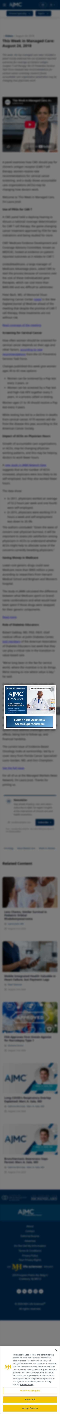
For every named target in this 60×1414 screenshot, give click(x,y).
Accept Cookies (30, 1408)
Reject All (30, 1399)
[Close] (56, 1350)
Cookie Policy (26, 1384)
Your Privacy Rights (30, 1390)
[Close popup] (52, 689)
